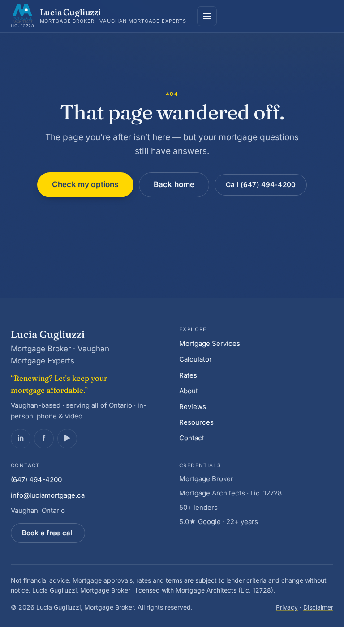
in (20, 438)
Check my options (85, 184)
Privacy (287, 607)
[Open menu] (207, 16)
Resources (196, 422)
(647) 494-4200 (36, 479)
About (188, 391)
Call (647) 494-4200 (261, 184)
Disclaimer (318, 607)
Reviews (192, 406)
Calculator (195, 359)
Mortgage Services (209, 343)
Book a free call (48, 533)
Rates (188, 375)
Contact (191, 438)
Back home (174, 184)
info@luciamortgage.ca (48, 495)
